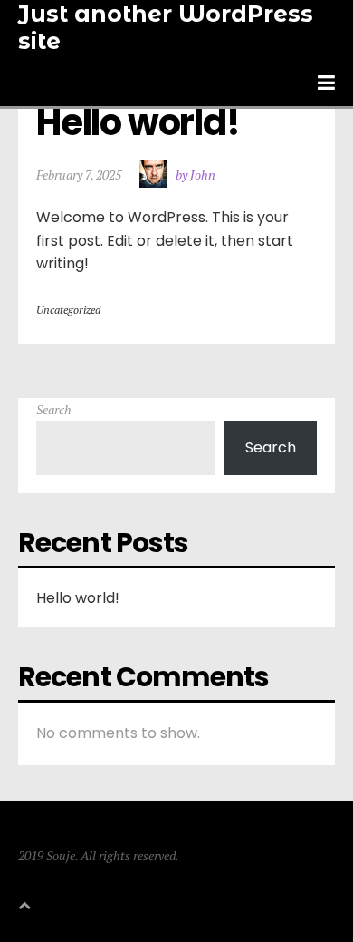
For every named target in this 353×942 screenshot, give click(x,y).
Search (54, 409)
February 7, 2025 (78, 174)
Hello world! (138, 122)
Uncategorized (68, 309)
